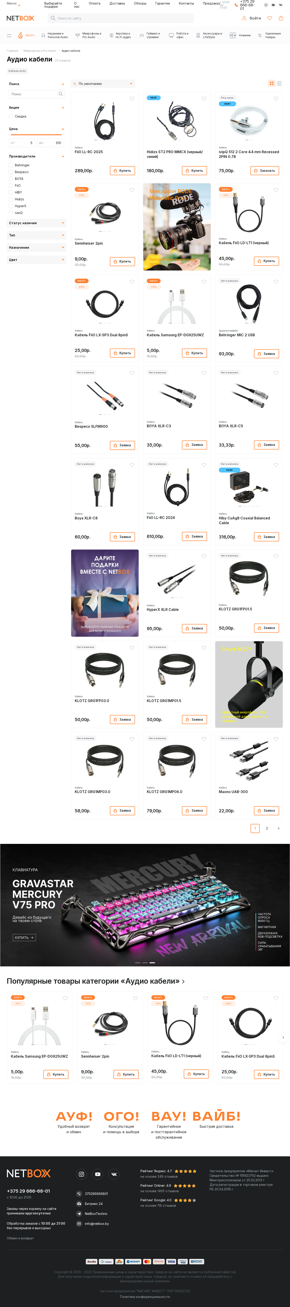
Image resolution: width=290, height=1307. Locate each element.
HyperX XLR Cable (163, 609)
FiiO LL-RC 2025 (89, 152)
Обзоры (140, 3)
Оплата (94, 3)
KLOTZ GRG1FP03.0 (92, 701)
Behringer (22, 165)
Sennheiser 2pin (89, 243)
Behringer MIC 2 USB (237, 335)
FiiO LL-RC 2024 (161, 518)
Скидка (20, 116)
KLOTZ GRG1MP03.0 (92, 792)
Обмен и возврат (20, 1238)
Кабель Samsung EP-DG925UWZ (175, 335)
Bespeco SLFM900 (91, 426)
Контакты (186, 3)
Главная (12, 50)
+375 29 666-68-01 (28, 1191)
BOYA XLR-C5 (231, 426)
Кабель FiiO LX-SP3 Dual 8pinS (101, 335)
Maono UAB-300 (233, 792)
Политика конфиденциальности (145, 1297)
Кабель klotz (17, 71)
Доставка (117, 3)
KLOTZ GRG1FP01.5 (235, 609)
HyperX (21, 206)
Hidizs (19, 199)
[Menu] (9, 35)
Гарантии (162, 3)
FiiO (18, 185)
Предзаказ (211, 3)
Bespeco (22, 172)
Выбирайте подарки (53, 4)
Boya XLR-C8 (86, 518)
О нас (77, 4)
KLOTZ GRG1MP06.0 (164, 792)
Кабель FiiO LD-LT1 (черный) (244, 243)
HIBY (18, 192)
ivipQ (19, 213)
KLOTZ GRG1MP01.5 (164, 701)
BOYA (19, 179)
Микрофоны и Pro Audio (40, 50)
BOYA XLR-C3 (159, 426)
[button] (100, 231)
